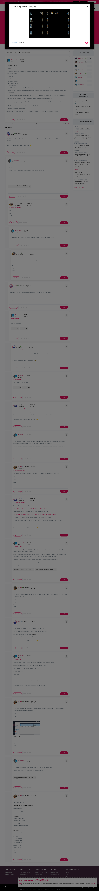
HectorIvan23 (14, 42)
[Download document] (86, 43)
